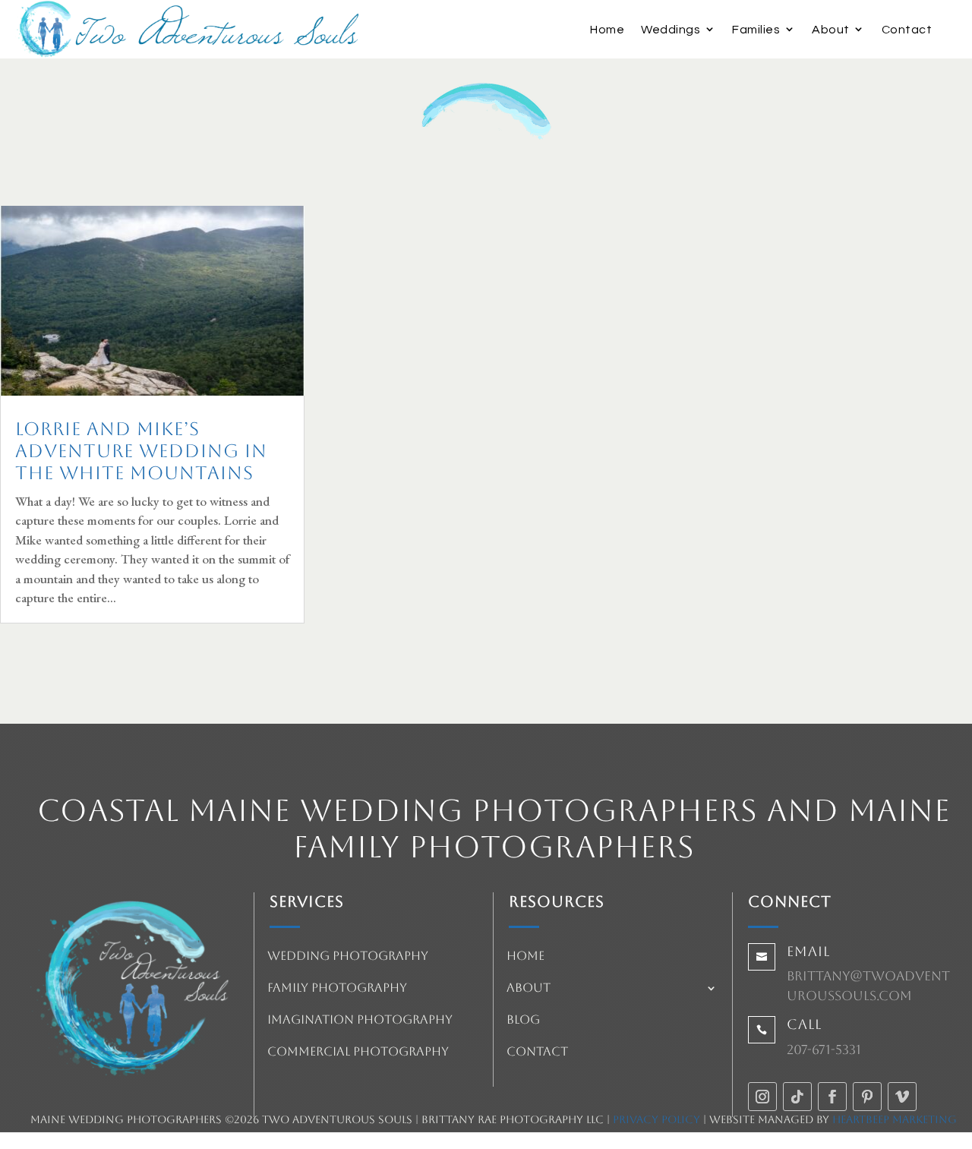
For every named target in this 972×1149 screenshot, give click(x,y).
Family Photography (337, 989)
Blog (523, 1021)
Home (607, 30)
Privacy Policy (656, 1119)
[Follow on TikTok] (797, 1096)
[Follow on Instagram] (762, 1096)
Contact (907, 30)
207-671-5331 (824, 1049)
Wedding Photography (347, 957)
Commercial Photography (358, 1052)
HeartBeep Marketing (894, 1119)
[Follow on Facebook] (832, 1096)
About (831, 30)
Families (756, 30)
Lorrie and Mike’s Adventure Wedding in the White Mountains (141, 451)
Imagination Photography (360, 1021)
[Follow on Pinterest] (867, 1096)
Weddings (670, 30)
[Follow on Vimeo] (902, 1096)
